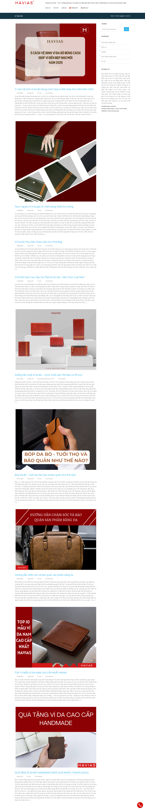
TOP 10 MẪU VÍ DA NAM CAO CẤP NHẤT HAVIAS (41, 672)
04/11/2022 (20, 379)
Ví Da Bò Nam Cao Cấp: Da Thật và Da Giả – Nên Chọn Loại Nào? (50, 277)
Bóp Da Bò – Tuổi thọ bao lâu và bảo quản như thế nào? (45, 474)
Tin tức (39, 93)
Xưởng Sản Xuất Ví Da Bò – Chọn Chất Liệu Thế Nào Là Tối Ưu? (48, 374)
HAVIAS (103, 52)
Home (112, 16)
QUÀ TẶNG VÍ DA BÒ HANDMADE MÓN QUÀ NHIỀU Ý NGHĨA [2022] (51, 772)
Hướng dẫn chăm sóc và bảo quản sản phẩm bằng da (44, 574)
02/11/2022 (20, 479)
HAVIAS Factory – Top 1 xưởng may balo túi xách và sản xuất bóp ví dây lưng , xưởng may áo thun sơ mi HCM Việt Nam (85, 3)
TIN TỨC (56, 8)
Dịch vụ (103, 47)
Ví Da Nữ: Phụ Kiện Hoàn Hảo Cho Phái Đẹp (38, 241)
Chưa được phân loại (43, 379)
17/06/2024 (20, 281)
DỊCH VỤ (47, 8)
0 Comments (49, 93)
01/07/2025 (20, 93)
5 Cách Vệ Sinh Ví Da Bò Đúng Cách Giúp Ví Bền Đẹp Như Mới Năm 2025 (54, 89)
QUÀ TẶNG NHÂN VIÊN (108, 57)
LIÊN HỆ (64, 8)
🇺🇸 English (84, 8)
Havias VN (30, 93)
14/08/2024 (20, 210)
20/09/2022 (20, 579)
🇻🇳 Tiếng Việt (73, 8)
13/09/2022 (20, 676)
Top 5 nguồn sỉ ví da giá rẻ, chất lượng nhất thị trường (44, 206)
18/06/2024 (20, 246)
